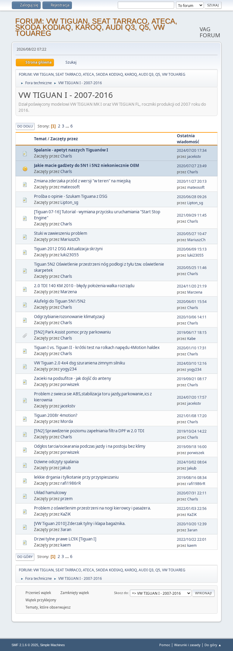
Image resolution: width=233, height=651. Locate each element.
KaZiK (65, 514)
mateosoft (70, 187)
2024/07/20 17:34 (192, 150)
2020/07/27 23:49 (192, 165)
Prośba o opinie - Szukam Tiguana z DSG (70, 196)
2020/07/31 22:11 (192, 493)
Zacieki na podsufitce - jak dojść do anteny (72, 378)
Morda (66, 421)
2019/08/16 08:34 (192, 477)
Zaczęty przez (64, 138)
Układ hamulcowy (50, 492)
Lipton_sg (69, 202)
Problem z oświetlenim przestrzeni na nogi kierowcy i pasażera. (92, 508)
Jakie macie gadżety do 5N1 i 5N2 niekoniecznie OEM (86, 165)
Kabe (191, 338)
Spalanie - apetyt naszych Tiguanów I (71, 150)
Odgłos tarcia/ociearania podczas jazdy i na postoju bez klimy (89, 446)
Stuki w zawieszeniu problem (60, 233)
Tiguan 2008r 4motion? (55, 415)
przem (66, 498)
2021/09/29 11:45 (192, 215)
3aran (65, 529)
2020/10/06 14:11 (192, 317)
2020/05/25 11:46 (192, 267)
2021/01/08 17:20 (192, 415)
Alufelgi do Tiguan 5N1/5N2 (60, 301)
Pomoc (164, 645)
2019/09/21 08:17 (192, 378)
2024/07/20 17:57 (192, 397)
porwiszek (69, 384)
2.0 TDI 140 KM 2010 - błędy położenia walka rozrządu (84, 285)
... (68, 126)
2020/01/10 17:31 (192, 347)
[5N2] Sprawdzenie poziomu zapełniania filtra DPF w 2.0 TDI (89, 430)
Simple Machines (52, 645)
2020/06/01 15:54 (192, 301)
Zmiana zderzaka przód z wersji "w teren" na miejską (82, 181)
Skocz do (121, 592)
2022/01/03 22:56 (192, 508)
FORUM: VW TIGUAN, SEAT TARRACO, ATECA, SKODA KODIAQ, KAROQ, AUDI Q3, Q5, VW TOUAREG (96, 27)
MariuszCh (70, 239)
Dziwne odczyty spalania (56, 461)
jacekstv (194, 156)
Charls (66, 156)
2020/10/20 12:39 (192, 523)
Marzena (68, 291)
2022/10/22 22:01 (192, 539)
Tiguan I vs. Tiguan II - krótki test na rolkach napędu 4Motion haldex (97, 347)
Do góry (24, 556)
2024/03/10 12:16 (192, 363)
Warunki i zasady (187, 645)
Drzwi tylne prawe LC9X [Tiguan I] (65, 539)
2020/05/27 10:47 (192, 233)
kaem (65, 545)
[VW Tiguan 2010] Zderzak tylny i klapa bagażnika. (80, 523)
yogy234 (68, 369)
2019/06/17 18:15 (192, 332)
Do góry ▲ (212, 645)
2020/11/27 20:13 (192, 181)
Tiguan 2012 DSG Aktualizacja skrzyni (68, 248)
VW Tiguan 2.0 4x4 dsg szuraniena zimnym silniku (79, 363)
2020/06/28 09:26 (192, 196)
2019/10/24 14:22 (192, 431)
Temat (40, 138)
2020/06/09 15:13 (192, 249)
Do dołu (25, 126)
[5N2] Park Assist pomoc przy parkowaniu (72, 332)
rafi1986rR (70, 483)
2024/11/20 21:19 (192, 286)
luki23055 (69, 254)
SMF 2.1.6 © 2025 (25, 645)
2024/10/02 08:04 (192, 462)
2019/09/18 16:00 (192, 446)
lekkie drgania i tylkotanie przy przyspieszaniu (76, 477)
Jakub (65, 467)
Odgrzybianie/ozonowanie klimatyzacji (69, 316)
